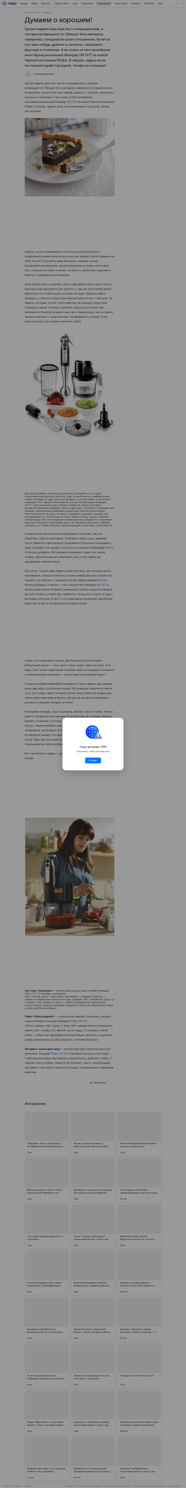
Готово (93, 760)
